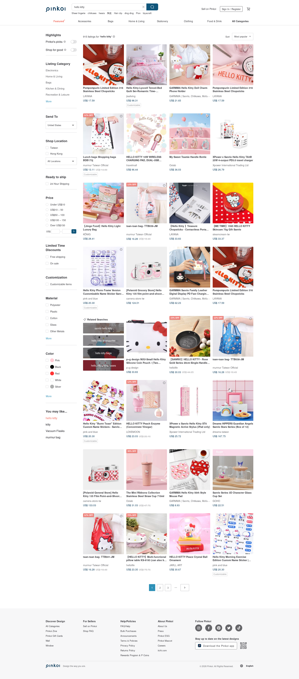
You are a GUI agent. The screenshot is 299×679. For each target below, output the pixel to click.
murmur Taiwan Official (95, 165)
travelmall (131, 165)
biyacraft (147, 13)
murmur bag (53, 437)
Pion (138, 13)
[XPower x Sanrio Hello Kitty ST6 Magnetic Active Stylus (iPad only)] (189, 400)
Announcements (128, 636)
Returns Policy (127, 650)
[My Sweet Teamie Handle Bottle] (189, 133)
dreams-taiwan (221, 431)
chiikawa (92, 13)
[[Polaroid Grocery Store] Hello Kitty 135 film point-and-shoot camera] (146, 267)
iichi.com (162, 650)
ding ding (129, 13)
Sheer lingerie (78, 13)
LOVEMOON (133, 431)
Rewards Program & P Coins (134, 655)
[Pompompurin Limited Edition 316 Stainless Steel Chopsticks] (103, 64)
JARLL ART (175, 565)
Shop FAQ (88, 631)
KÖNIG (87, 234)
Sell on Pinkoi (208, 9)
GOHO (216, 501)
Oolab (172, 165)
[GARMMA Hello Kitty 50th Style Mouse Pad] (189, 469)
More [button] (49, 101)
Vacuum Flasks (55, 431)
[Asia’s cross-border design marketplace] (55, 9)
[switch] (61, 42)
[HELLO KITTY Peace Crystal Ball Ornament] (189, 533)
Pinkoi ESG (164, 636)
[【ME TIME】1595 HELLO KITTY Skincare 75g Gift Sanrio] (233, 203)
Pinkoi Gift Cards (54, 636)
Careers (162, 645)
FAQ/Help (125, 626)
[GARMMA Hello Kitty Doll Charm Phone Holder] (189, 64)
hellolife (173, 367)
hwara (102, 13)
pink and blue (90, 298)
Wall (48, 641)
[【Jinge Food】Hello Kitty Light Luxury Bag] (103, 203)
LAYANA (87, 96)
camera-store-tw (135, 298)
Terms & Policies (129, 641)
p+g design (132, 367)
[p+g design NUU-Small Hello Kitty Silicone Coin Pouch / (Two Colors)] (146, 336)
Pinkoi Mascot (165, 641)
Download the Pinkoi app (218, 645)
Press (161, 631)
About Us (162, 626)
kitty (48, 424)
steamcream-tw (221, 234)
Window (49, 645)
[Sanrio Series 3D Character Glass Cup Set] (233, 469)
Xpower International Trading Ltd (230, 165)
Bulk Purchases (128, 631)
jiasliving (130, 96)
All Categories (53, 626)
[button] (73, 231)
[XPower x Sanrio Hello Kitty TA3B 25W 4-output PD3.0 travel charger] (233, 133)
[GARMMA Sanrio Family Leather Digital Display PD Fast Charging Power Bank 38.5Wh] (189, 267)
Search (152, 6)
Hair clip (118, 13)
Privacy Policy (127, 645)
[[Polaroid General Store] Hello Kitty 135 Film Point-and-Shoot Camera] (103, 469)
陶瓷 (109, 13)
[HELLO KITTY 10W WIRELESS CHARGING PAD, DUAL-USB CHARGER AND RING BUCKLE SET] (146, 133)
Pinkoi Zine (51, 631)
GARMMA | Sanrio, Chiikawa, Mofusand (191, 96)
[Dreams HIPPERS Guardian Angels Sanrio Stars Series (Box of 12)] (233, 400)
